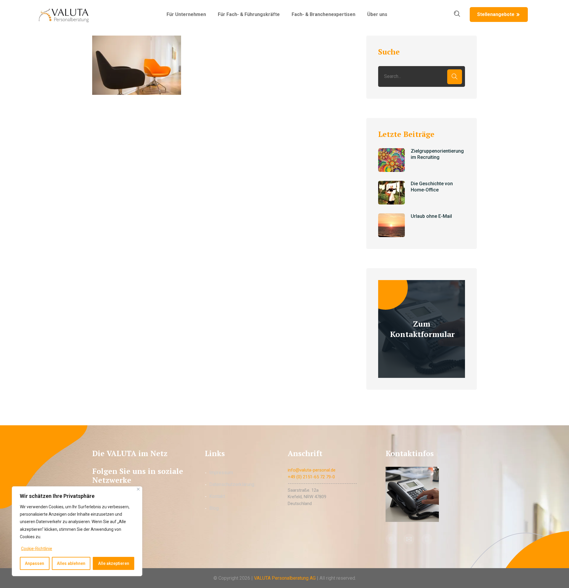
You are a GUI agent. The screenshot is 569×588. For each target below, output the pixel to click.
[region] (77, 531)
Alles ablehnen (71, 563)
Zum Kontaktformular (422, 329)
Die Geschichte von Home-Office (432, 187)
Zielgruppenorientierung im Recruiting (437, 154)
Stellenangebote (495, 14)
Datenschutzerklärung (231, 484)
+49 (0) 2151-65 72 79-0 (311, 477)
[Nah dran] (138, 489)
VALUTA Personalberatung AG (285, 578)
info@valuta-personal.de (311, 470)
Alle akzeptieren (113, 563)
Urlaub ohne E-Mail (431, 216)
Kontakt (217, 496)
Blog (214, 508)
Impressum (221, 472)
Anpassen (34, 563)
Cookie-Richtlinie (36, 548)
